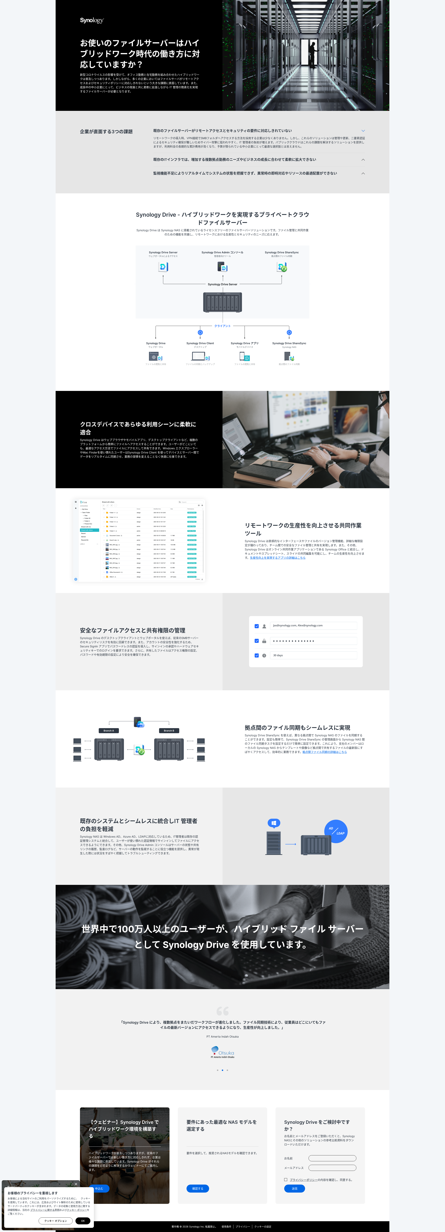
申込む (99, 1188)
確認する (197, 1188)
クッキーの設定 (262, 1226)
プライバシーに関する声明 (44, 1209)
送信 (294, 1188)
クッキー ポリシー (77, 1209)
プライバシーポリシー (304, 1180)
